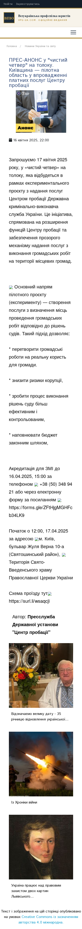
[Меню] (73, 32)
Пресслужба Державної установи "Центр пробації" (35, 624)
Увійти (8, 4)
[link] (39, 206)
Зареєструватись (28, 4)
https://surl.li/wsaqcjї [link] (29, 600)
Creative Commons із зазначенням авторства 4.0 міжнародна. (48, 919)
